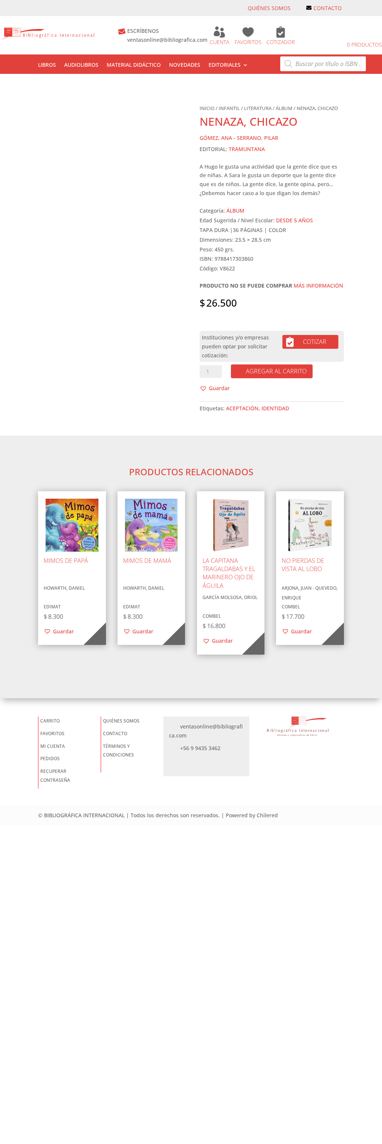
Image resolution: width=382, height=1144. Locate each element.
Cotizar (314, 342)
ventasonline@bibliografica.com (167, 39)
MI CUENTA (52, 746)
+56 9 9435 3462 (200, 748)
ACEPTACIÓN (242, 408)
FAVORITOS (248, 42)
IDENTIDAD (275, 408)
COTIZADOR (280, 42)
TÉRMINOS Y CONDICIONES (118, 750)
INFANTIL (229, 108)
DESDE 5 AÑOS (294, 220)
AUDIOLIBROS (81, 65)
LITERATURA (258, 108)
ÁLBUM (284, 108)
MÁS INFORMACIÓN (318, 285)
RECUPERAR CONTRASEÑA (55, 775)
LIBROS (47, 65)
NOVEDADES (184, 65)
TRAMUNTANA (247, 149)
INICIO (207, 108)
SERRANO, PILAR (257, 137)
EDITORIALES (225, 65)
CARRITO (50, 721)
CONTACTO (327, 8)
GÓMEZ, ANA (216, 137)
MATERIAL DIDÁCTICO (134, 65)
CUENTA (219, 42)
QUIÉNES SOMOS (269, 8)
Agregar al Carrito (276, 371)
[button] (215, 388)
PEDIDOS (50, 758)
